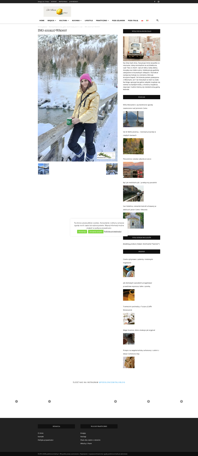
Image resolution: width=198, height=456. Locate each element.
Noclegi (83, 436)
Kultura (63, 20)
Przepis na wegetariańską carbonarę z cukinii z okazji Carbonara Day (141, 352)
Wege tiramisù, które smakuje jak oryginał (139, 330)
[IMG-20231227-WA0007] (78, 161)
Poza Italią (133, 20)
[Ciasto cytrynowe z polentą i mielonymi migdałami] (129, 272)
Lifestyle (89, 20)
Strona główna (42, 27)
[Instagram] (158, 1)
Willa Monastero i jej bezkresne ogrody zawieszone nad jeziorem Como (138, 106)
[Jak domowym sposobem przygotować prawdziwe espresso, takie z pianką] (129, 295)
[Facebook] (154, 1)
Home (41, 20)
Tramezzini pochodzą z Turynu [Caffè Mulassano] (137, 308)
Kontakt (41, 436)
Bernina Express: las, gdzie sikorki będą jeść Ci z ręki (65, 27)
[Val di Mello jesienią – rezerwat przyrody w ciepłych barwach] (133, 146)
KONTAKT (54, 1)
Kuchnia (76, 20)
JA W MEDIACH (73, 1)
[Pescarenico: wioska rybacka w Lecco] (133, 170)
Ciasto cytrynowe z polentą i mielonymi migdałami (138, 261)
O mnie (40, 433)
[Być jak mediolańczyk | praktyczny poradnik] (133, 193)
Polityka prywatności (45, 440)
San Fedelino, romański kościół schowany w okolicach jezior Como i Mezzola (139, 208)
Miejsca (51, 20)
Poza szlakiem (118, 20)
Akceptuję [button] (82, 231)
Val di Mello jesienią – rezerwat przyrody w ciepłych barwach (139, 133)
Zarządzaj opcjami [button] (95, 231)
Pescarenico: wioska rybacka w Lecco (137, 159)
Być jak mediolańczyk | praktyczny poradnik (140, 182)
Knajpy (83, 433)
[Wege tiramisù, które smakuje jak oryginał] (129, 339)
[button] (157, 21)
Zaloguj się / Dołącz (43, 1)
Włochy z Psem (86, 443)
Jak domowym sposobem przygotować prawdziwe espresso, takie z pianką (137, 284)
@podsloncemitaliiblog (112, 382)
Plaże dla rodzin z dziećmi (90, 440)
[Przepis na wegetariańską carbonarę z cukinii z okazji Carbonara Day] (129, 363)
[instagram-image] (16, 401)
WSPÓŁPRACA (63, 1)
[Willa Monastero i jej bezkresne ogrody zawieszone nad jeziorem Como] (133, 119)
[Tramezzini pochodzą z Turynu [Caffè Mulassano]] (129, 319)
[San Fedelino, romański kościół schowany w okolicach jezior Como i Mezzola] (133, 221)
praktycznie (101, 20)
